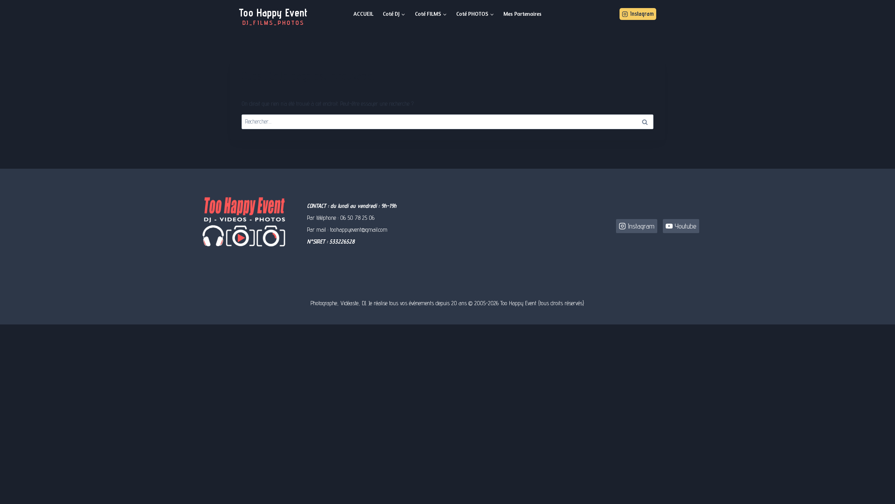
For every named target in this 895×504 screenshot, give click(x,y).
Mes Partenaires (522, 13)
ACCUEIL (363, 13)
